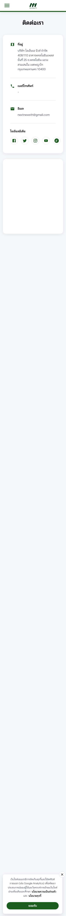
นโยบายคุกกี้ (35, 895)
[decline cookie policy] (62, 874)
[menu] (7, 5)
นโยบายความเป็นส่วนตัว (44, 891)
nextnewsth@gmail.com (34, 115)
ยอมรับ (32, 906)
